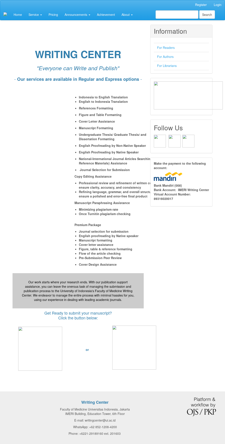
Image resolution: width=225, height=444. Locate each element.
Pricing (53, 14)
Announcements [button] (76, 14)
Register (201, 4)
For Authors (165, 56)
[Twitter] (188, 140)
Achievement (106, 14)
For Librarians (167, 65)
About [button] (126, 14)
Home (18, 14)
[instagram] (175, 140)
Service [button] (34, 14)
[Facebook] (160, 140)
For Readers (166, 47)
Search (207, 14)
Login (217, 4)
